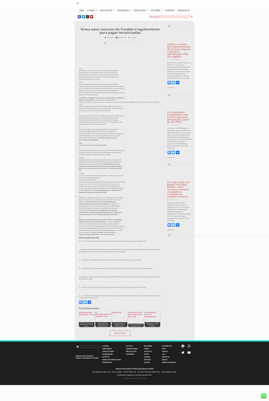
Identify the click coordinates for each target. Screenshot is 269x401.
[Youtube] (91, 16)
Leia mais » (171, 87)
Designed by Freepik (142, 378)
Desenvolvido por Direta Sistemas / (130, 378)
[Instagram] (87, 16)
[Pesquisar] (191, 16)
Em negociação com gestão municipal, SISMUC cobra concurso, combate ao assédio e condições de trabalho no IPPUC (178, 189)
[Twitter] (83, 16)
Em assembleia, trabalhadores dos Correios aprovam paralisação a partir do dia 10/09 (178, 117)
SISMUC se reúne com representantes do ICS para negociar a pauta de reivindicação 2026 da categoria (179, 50)
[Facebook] (79, 16)
